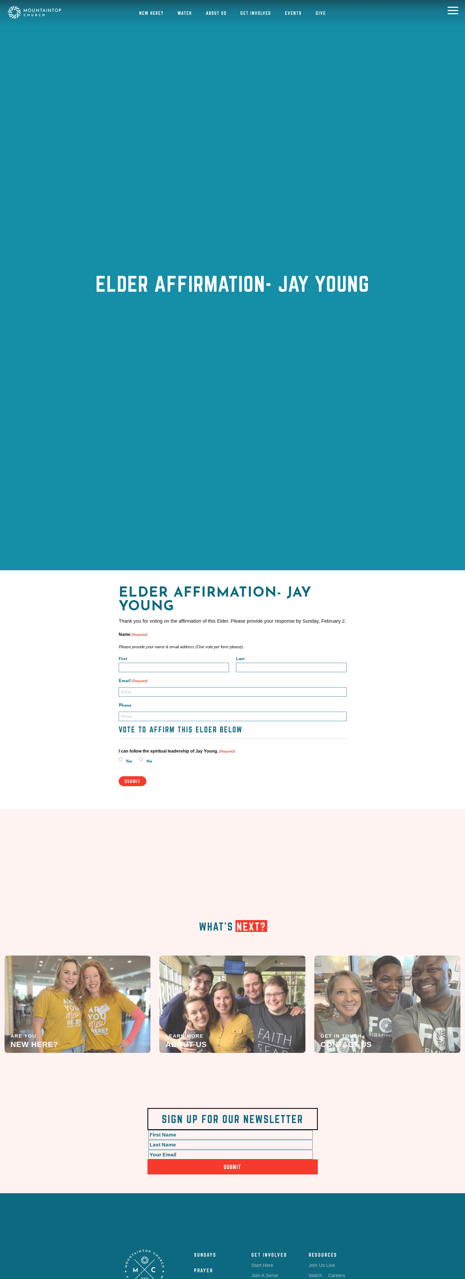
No (149, 762)
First (123, 659)
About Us (216, 13)
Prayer (203, 1270)
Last (240, 659)
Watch (185, 13)
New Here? (151, 13)
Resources (323, 1255)
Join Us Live (322, 1265)
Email (133, 681)
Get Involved (255, 13)
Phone (125, 705)
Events (293, 13)
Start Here (262, 1265)
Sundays (205, 1255)
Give (321, 13)
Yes (129, 762)
